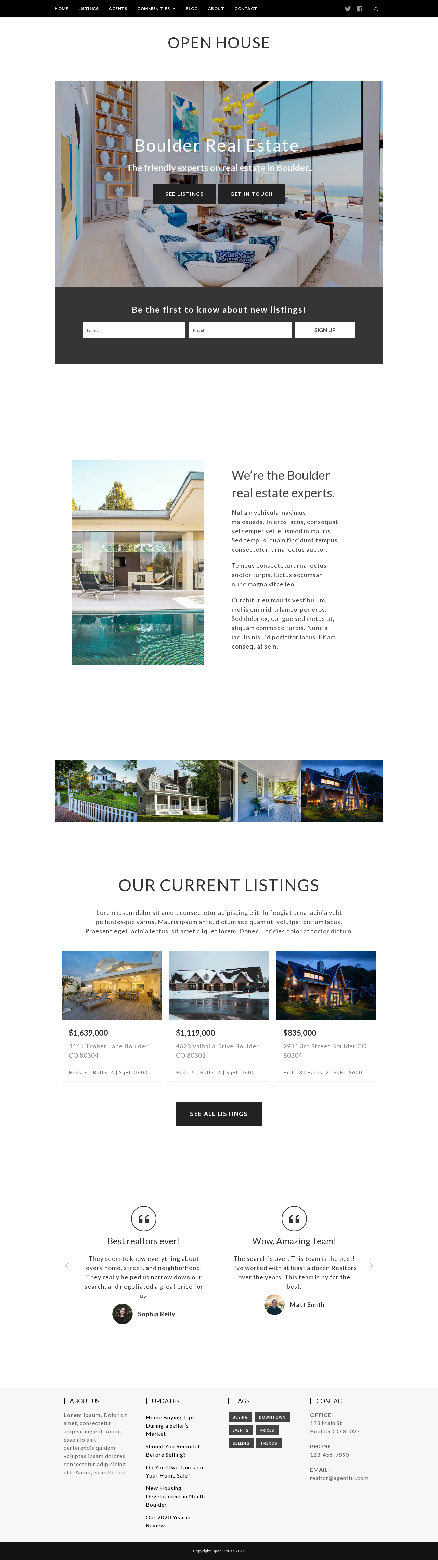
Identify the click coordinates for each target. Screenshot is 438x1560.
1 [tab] (212, 1336)
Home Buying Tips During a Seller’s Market (170, 1425)
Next (371, 1265)
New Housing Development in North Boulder (175, 1496)
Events (241, 1430)
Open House (219, 42)
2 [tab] (219, 1336)
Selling (241, 1443)
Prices (267, 1430)
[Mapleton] (96, 791)
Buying (240, 1417)
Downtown (272, 1417)
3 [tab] (225, 1336)
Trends (269, 1443)
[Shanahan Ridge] (342, 791)
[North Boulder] (260, 791)
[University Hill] (178, 791)
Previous (67, 1265)
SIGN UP (325, 330)
